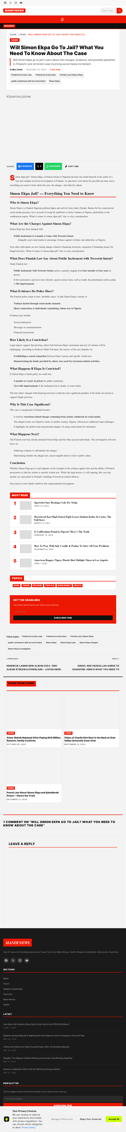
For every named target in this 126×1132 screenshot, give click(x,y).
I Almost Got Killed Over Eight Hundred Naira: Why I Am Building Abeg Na (36, 1047)
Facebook (26, 166)
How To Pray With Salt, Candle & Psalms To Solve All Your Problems (71, 546)
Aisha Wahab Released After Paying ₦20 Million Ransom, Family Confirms (34, 739)
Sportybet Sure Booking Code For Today (56, 502)
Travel (26, 585)
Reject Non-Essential (90, 1119)
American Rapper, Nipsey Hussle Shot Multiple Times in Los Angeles (71, 560)
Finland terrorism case (21, 75)
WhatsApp (54, 166)
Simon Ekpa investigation (19, 649)
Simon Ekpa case (68, 642)
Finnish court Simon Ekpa (71, 75)
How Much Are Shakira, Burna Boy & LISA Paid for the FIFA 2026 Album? (36, 1024)
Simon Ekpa (54, 81)
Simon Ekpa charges (89, 642)
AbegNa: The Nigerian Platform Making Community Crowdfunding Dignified (37, 1058)
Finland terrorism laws (46, 75)
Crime (22, 34)
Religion (37, 585)
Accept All (114, 1119)
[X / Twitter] (10, 3)
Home (13, 34)
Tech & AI (50, 585)
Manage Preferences (62, 1119)
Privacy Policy (28, 1127)
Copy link (73, 166)
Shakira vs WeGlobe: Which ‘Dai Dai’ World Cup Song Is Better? (31, 1069)
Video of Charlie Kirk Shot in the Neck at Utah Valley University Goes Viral (89, 739)
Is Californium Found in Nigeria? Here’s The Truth (61, 531)
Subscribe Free (63, 618)
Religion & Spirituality (13, 989)
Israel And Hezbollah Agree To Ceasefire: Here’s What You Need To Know (95, 667)
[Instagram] (16, 3)
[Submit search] (120, 11)
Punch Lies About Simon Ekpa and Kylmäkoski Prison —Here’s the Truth (33, 794)
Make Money (64, 585)
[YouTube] (21, 3)
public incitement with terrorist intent (28, 81)
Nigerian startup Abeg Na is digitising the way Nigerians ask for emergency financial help (43, 1035)
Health (78, 585)
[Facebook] (5, 3)
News (16, 585)
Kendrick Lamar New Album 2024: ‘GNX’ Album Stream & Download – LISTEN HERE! (34, 667)
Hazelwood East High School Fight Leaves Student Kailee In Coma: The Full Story (72, 518)
